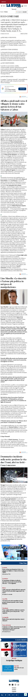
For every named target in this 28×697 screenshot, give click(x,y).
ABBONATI (3, 1)
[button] (14, 552)
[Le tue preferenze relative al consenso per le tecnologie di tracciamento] (25, 694)
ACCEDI (25, 6)
